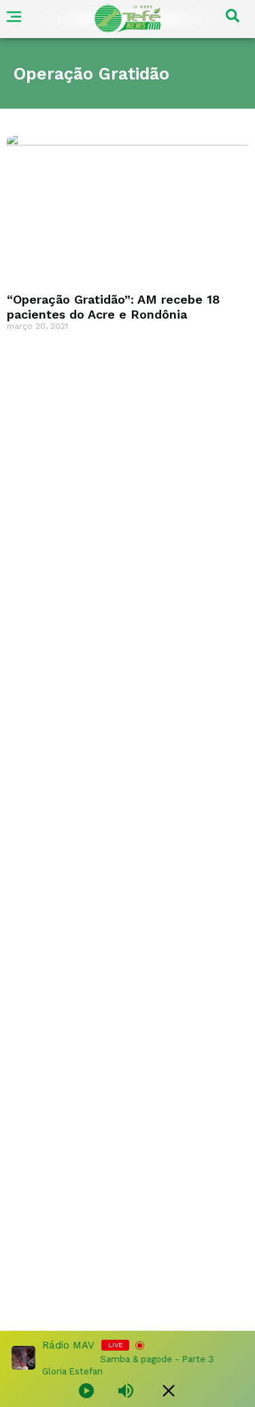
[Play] (86, 1390)
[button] (232, 19)
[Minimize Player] (168, 1390)
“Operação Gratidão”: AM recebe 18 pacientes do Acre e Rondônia (113, 306)
